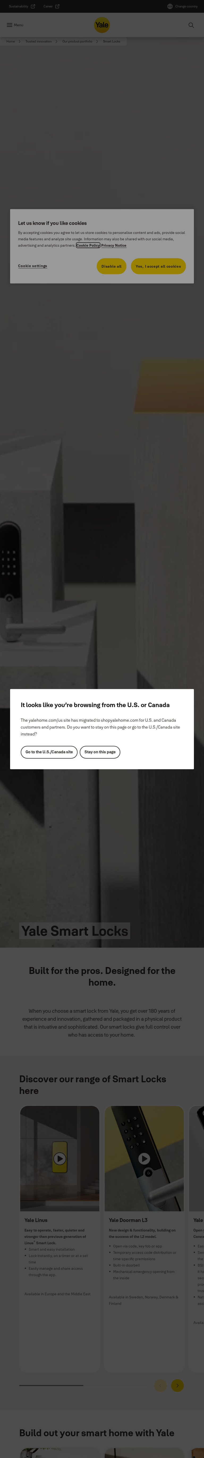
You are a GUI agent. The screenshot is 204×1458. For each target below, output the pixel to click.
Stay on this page (100, 751)
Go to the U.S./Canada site (49, 751)
